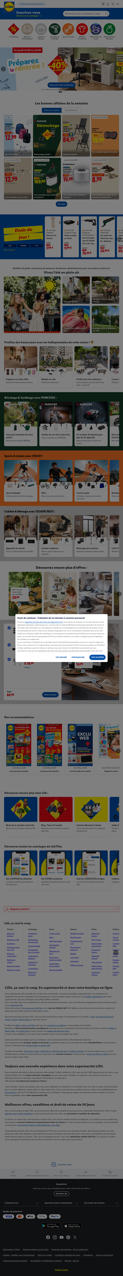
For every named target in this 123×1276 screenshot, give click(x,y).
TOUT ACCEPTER (97, 657)
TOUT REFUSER (61, 657)
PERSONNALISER (78, 657)
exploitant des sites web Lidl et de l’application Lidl (43, 622)
